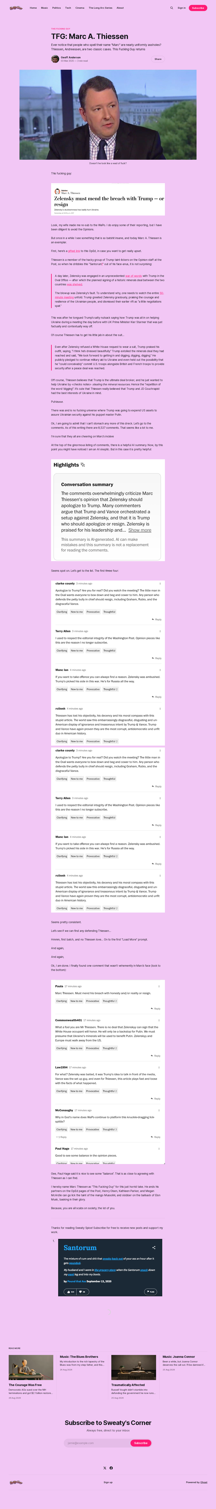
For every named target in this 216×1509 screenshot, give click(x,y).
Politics (56, 7)
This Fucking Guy (60, 28)
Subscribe (198, 7)
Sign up (108, 1482)
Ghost (203, 1482)
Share (158, 59)
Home (33, 7)
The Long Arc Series (100, 7)
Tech (68, 7)
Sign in (182, 7)
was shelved (74, 284)
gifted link (74, 251)
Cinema (79, 7)
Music (44, 7)
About (120, 7)
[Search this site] (171, 7)
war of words (133, 275)
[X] (104, 1468)
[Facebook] (111, 1468)
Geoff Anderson (71, 57)
